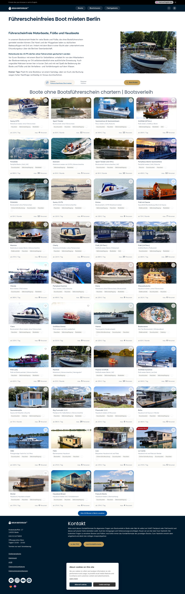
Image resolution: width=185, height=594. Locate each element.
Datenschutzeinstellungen (18, 571)
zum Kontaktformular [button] (93, 544)
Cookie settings (104, 585)
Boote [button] (80, 8)
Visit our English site (165, 2)
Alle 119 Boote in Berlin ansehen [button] (92, 513)
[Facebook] (11, 580)
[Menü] (174, 8)
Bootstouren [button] (95, 8)
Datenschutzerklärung (17, 566)
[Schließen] (175, 2)
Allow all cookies (81, 585)
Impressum (13, 558)
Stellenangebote (15, 554)
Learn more (73, 579)
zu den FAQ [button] (75, 544)
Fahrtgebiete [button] (112, 8)
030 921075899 (15, 536)
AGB (10, 562)
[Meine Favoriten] (169, 8)
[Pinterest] (29, 580)
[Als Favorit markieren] (45, 100)
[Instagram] (17, 580)
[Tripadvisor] (23, 580)
